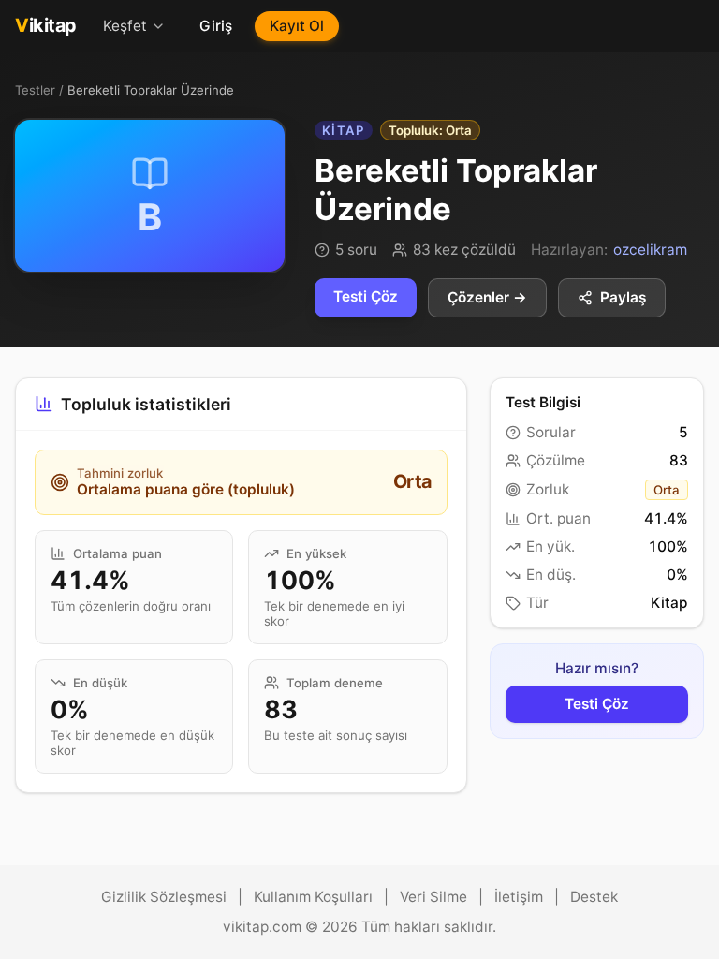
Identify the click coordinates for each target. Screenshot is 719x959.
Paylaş (623, 297)
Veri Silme (433, 897)
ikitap (46, 25)
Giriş (215, 26)
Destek (594, 897)
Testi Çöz (365, 296)
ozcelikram (650, 249)
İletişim (518, 897)
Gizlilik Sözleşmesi (164, 897)
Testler (35, 89)
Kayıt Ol (297, 26)
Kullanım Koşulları (313, 897)
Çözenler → (487, 297)
